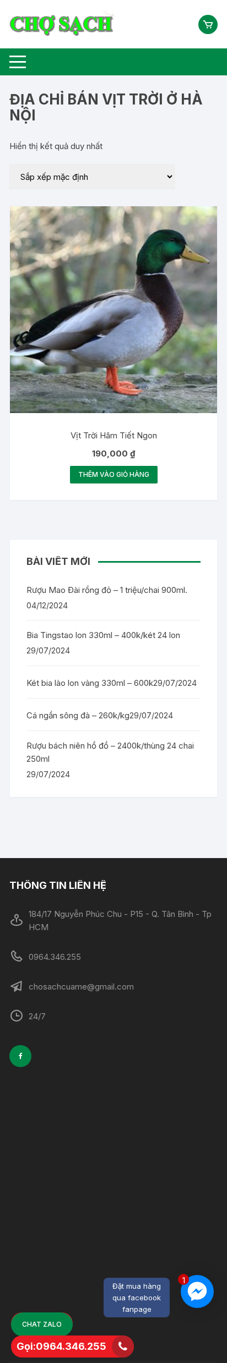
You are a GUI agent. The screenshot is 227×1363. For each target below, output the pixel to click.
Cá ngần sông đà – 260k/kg (77, 715)
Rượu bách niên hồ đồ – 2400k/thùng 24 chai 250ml (110, 752)
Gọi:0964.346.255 (61, 1346)
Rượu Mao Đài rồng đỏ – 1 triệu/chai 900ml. (106, 590)
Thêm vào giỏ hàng (113, 474)
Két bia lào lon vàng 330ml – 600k (89, 683)
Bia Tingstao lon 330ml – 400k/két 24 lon (103, 635)
